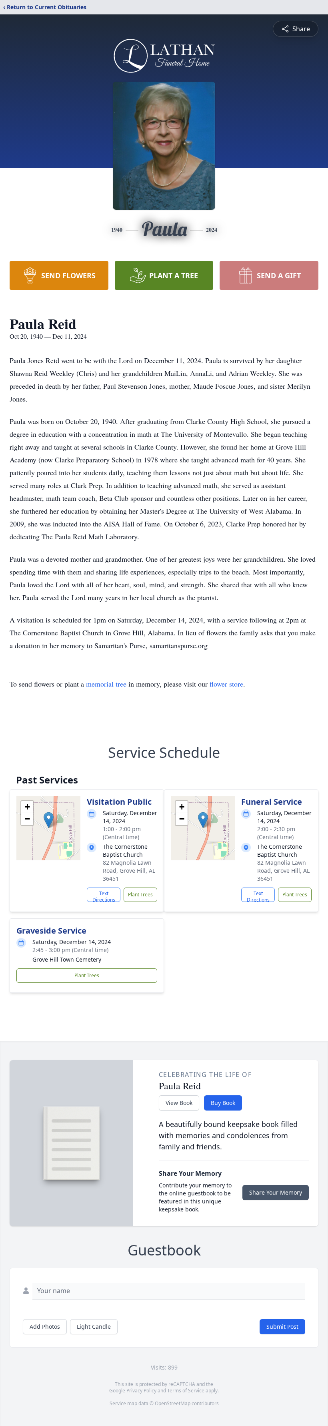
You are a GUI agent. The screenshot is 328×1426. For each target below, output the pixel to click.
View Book (179, 1103)
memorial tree (106, 684)
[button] (49, 820)
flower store (226, 684)
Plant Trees (140, 894)
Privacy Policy (141, 1390)
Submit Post (282, 1326)
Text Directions (103, 896)
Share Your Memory (275, 1192)
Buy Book (223, 1103)
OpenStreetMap (172, 1403)
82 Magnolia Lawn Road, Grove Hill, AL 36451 (129, 870)
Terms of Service (185, 1390)
